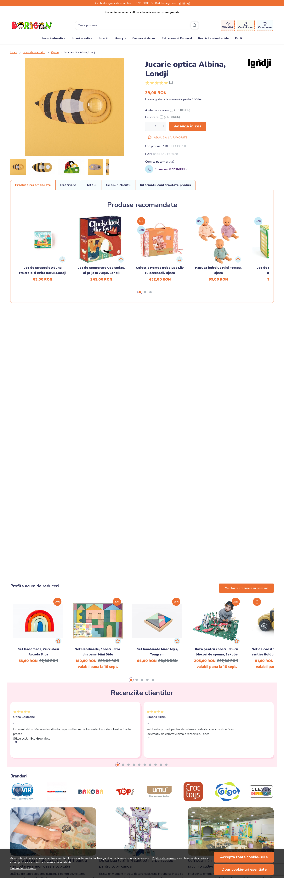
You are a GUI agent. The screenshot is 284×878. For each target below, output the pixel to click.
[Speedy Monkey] (22, 799)
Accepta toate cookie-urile (244, 857)
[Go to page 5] (153, 679)
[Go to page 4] (147, 679)
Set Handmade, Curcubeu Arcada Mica (38, 652)
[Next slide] (266, 791)
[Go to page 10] (166, 764)
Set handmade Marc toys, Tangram (157, 652)
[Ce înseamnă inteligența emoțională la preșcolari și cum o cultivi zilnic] (231, 831)
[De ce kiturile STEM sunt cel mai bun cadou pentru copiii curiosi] (142, 831)
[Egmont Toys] (227, 799)
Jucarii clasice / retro (34, 52)
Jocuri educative (53, 38)
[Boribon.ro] (31, 25)
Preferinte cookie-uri (23, 868)
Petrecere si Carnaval (177, 38)
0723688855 (144, 3)
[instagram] (184, 3)
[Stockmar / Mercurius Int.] (193, 799)
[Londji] (261, 799)
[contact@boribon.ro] (131, 3)
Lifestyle (120, 38)
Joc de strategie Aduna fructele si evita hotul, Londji (42, 270)
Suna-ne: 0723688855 (172, 169)
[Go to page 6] (144, 764)
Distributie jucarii (165, 3)
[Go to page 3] (150, 292)
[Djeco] (125, 799)
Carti (238, 38)
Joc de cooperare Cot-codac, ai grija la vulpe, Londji (101, 270)
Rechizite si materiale (213, 38)
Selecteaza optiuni (38, 614)
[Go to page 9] (161, 764)
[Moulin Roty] (90, 799)
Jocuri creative (81, 38)
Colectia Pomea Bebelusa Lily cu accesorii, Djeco (160, 270)
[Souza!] (56, 799)
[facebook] (179, 3)
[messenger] (188, 3)
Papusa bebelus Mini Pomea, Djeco (218, 270)
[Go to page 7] (150, 764)
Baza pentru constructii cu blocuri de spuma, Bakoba (216, 652)
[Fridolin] (159, 799)
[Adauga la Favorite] (62, 259)
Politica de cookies (164, 858)
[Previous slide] (18, 791)
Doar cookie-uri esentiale (244, 869)
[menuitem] (18, 167)
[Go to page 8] (155, 764)
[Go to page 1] (139, 292)
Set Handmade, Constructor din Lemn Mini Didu (97, 652)
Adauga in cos (187, 126)
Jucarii (103, 38)
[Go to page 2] (145, 292)
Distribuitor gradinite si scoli (111, 3)
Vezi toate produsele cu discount (246, 588)
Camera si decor (143, 38)
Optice (55, 52)
